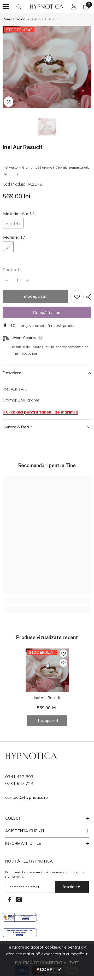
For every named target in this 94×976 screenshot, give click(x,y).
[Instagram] (19, 899)
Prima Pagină (14, 19)
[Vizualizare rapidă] (63, 663)
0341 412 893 (19, 776)
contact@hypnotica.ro (26, 797)
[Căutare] (19, 7)
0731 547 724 (19, 783)
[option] (47, 67)
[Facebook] (9, 899)
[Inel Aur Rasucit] (47, 670)
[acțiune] (87, 297)
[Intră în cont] (74, 6)
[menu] (6, 6)
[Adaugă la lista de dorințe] (77, 296)
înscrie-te (71, 886)
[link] (47, 600)
